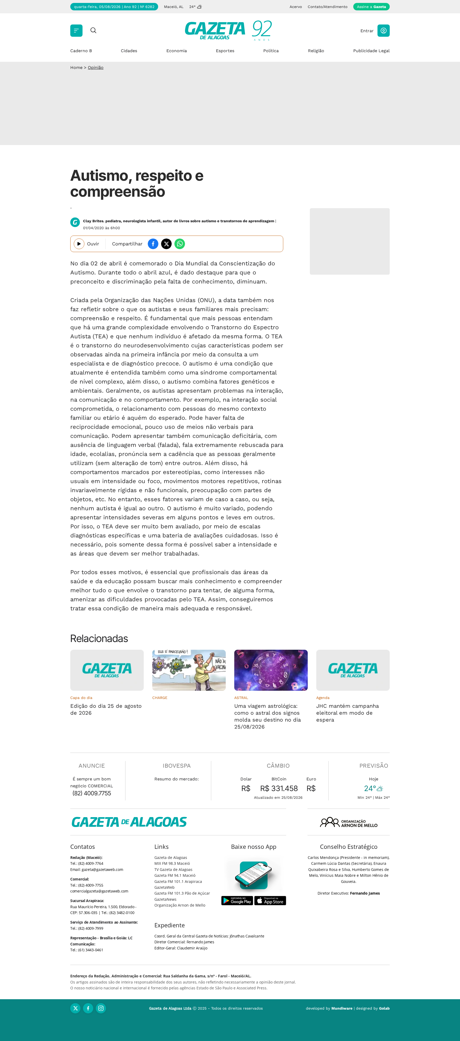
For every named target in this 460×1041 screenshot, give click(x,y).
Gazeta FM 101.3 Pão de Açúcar (182, 893)
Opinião (96, 67)
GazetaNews (165, 899)
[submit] (93, 30)
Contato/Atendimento (327, 7)
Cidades (129, 50)
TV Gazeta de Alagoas (173, 869)
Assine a (371, 7)
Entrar (367, 30)
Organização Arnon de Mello (179, 905)
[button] (383, 30)
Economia (176, 50)
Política (271, 50)
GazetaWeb (164, 887)
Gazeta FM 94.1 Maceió (174, 875)
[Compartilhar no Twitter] (166, 243)
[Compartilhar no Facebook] (153, 243)
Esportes (225, 50)
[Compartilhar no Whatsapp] (179, 243)
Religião (316, 50)
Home (76, 67)
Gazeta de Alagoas (170, 857)
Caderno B (81, 50)
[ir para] (254, 875)
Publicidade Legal (371, 50)
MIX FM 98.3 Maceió (172, 863)
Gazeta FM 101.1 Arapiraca (178, 881)
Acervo (296, 7)
